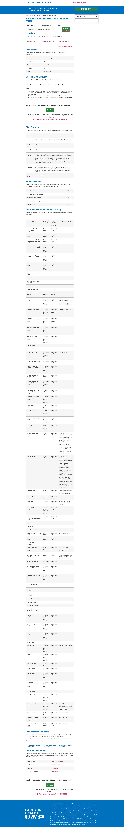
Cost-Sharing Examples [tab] (61, 84)
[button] (96, 16)
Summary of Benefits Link (57, 761)
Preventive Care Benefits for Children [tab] (65, 746)
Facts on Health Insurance (38, 2)
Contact (73, 824)
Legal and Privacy (80, 824)
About (69, 824)
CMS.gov (52, 812)
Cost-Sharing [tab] (31, 84)
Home (27, 15)
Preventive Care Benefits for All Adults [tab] (34, 746)
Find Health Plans (80, 3)
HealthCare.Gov (81, 818)
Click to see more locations (65, 46)
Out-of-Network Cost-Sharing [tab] (44, 84)
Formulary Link (55, 768)
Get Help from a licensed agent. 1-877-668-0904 (43, 8)
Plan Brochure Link (56, 764)
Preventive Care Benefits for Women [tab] (50, 746)
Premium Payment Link (57, 771)
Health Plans (32, 15)
